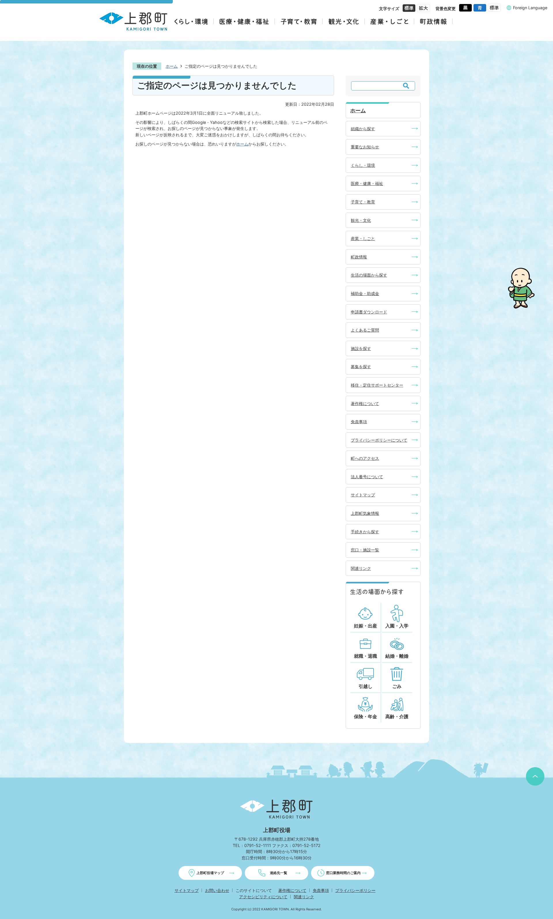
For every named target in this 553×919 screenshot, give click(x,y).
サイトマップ (363, 494)
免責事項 (359, 421)
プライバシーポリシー (355, 890)
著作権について (365, 403)
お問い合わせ (217, 890)
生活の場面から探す (369, 275)
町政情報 (359, 256)
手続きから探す (365, 531)
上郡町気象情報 (365, 513)
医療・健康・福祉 (367, 183)
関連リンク (361, 568)
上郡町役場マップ (210, 873)
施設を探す (361, 348)
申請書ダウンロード (369, 311)
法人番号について (367, 476)
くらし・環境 (363, 165)
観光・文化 (361, 220)
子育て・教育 (363, 201)
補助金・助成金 (365, 293)
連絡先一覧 (278, 873)
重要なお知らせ (365, 146)
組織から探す (363, 128)
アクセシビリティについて (263, 896)
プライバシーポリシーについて (379, 440)
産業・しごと (363, 238)
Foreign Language (530, 7)
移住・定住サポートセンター (377, 385)
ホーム (172, 66)
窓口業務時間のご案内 (343, 873)
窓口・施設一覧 (365, 549)
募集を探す (361, 366)
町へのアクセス (365, 458)
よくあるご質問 (365, 330)
